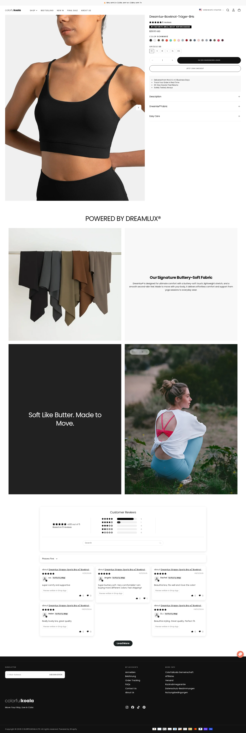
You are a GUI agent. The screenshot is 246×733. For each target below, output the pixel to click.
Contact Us (131, 688)
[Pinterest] (144, 707)
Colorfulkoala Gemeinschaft (179, 672)
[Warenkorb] (239, 10)
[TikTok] (138, 707)
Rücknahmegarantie (175, 684)
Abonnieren (55, 674)
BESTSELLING (47, 10)
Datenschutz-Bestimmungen (180, 688)
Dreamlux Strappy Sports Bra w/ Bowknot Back (65, 571)
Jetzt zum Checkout (195, 68)
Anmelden (130, 672)
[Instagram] (127, 707)
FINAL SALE (72, 10)
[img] (48, 573)
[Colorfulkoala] (19, 700)
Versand (169, 680)
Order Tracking (132, 680)
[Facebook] (132, 707)
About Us (129, 692)
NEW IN (60, 10)
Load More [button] (123, 643)
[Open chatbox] (240, 654)
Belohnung (130, 676)
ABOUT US (86, 10)
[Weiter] (146, 351)
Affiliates (169, 676)
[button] (227, 10)
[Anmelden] (233, 10)
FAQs (127, 684)
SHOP (32, 10)
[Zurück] (132, 351)
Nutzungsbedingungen (176, 692)
